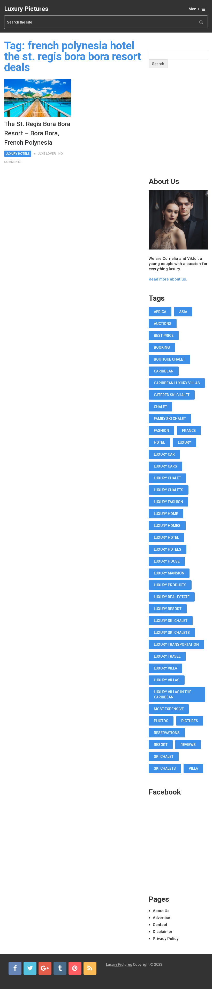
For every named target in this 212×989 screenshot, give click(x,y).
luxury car (164, 454)
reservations (167, 733)
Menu (193, 9)
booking (162, 347)
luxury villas (166, 680)
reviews (188, 745)
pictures (189, 721)
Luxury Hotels (18, 153)
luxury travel (167, 656)
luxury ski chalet (170, 621)
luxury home (166, 514)
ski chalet (163, 756)
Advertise (161, 917)
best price (163, 335)
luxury (184, 442)
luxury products (170, 585)
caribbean (163, 371)
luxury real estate (172, 597)
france (189, 431)
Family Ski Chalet (170, 419)
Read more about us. (168, 279)
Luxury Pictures (26, 9)
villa (193, 768)
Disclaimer (162, 931)
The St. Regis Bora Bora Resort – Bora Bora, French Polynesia (37, 133)
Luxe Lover (47, 153)
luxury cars (165, 466)
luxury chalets (168, 490)
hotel (159, 442)
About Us (161, 910)
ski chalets (165, 768)
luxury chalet (167, 478)
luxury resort (167, 609)
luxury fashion (168, 502)
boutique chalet (169, 359)
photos (161, 721)
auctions (162, 324)
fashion (161, 431)
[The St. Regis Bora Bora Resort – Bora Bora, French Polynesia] (37, 98)
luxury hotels (167, 549)
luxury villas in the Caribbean (172, 694)
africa (160, 312)
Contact (160, 924)
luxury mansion (169, 573)
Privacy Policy (165, 938)
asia (183, 312)
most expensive (169, 709)
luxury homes (167, 526)
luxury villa (165, 668)
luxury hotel (166, 537)
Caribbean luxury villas (177, 383)
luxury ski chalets (172, 632)
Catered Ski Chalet (172, 395)
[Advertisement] (180, 133)
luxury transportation (176, 644)
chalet (160, 407)
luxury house (167, 561)
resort (161, 745)
